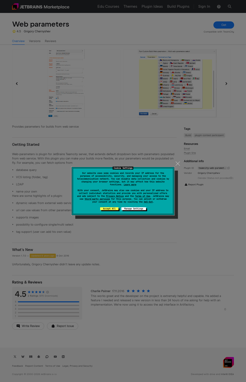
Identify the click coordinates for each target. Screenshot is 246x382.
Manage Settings (133, 208)
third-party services (97, 199)
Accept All (109, 208)
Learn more (130, 184)
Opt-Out (148, 201)
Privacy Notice (115, 196)
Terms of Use (142, 196)
